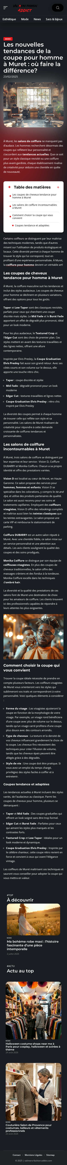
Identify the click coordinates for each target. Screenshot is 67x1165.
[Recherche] (57, 7)
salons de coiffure (29, 141)
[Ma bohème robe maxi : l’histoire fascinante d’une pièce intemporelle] (33, 919)
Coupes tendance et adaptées (32, 225)
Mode (8, 39)
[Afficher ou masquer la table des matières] (55, 187)
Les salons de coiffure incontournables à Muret (34, 206)
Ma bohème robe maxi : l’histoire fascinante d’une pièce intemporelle (33, 945)
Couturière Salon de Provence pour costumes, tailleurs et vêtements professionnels (29, 1127)
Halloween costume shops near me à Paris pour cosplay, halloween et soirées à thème (33, 1046)
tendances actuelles (36, 154)
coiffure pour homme (20, 264)
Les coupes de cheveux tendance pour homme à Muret (34, 196)
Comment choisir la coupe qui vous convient (32, 216)
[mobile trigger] (6, 7)
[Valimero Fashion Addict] (24, 7)
